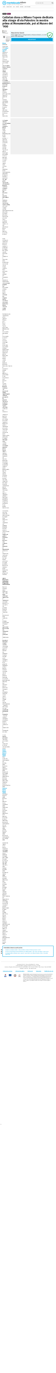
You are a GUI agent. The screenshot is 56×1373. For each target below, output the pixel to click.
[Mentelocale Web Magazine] (12, 2)
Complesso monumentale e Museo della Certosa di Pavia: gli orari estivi (23, 949)
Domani (17, 6)
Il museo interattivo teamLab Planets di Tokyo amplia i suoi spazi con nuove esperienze (27, 951)
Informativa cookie (19, 971)
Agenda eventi (9, 6)
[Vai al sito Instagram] (53, 7)
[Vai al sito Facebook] (49, 7)
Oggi (14, 6)
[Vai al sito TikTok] (51, 7)
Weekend (21, 6)
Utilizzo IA (30, 971)
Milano (4, 43)
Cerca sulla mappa (8, 40)
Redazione (38, 971)
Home (4, 6)
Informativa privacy (7, 971)
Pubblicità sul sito (48, 971)
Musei (8, 13)
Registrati (32, 39)
